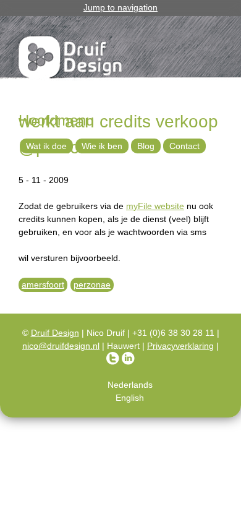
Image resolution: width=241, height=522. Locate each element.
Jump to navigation (120, 7)
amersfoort (43, 284)
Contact (184, 146)
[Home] (71, 59)
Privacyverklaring (180, 346)
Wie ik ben (102, 146)
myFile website (155, 206)
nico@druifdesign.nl (60, 346)
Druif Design (55, 333)
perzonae (92, 284)
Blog (145, 146)
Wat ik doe (46, 146)
